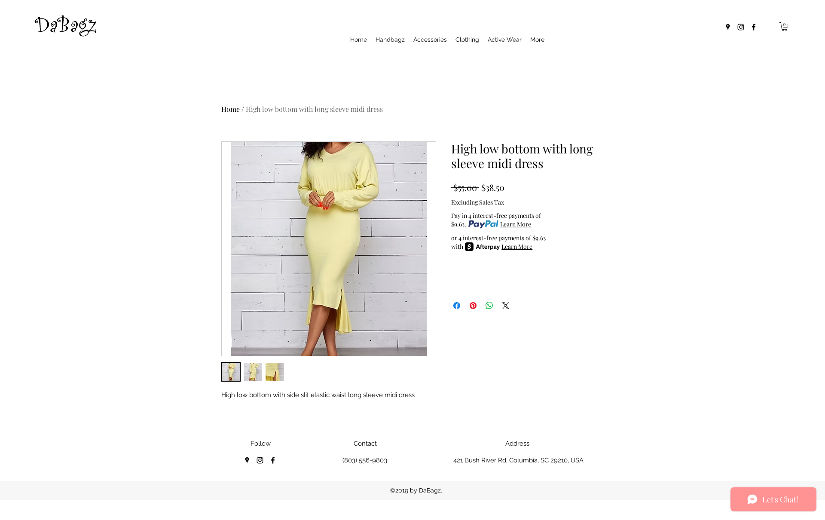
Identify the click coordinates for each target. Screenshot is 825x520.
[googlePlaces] (728, 27)
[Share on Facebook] (457, 305)
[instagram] (740, 27)
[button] (784, 26)
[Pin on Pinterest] (473, 305)
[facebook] (753, 27)
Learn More (515, 224)
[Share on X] (506, 305)
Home (230, 108)
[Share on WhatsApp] (489, 305)
